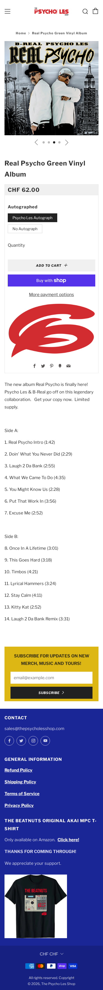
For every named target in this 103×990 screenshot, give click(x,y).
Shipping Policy (20, 781)
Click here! (68, 839)
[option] (51, 88)
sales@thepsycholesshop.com (34, 728)
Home (21, 33)
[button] (43, 142)
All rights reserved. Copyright (51, 978)
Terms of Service (22, 793)
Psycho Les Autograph (32, 217)
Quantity (16, 245)
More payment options (51, 294)
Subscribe (49, 693)
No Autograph (25, 228)
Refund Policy (18, 770)
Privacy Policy (19, 805)
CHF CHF (49, 954)
